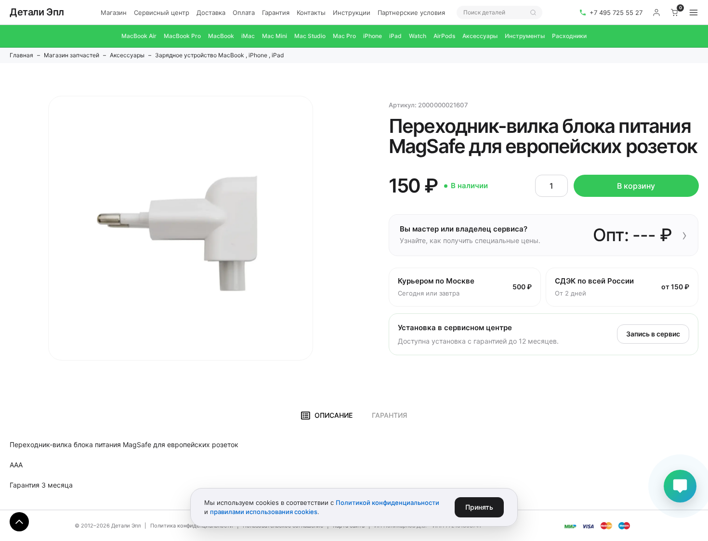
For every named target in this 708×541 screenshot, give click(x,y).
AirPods (444, 35)
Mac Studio (310, 35)
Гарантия (275, 12)
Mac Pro (344, 35)
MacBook (221, 35)
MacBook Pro (182, 35)
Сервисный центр (161, 12)
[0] (674, 12)
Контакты (311, 12)
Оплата (244, 12)
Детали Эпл (37, 12)
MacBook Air (139, 35)
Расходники (569, 35)
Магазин (114, 12)
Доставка (211, 12)
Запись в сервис (653, 334)
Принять (479, 507)
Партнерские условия (411, 12)
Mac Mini (274, 35)
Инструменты (525, 35)
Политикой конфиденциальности (387, 502)
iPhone (372, 35)
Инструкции (351, 12)
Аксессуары (480, 35)
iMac (248, 35)
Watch (417, 35)
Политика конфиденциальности (191, 525)
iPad (395, 35)
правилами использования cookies (263, 511)
